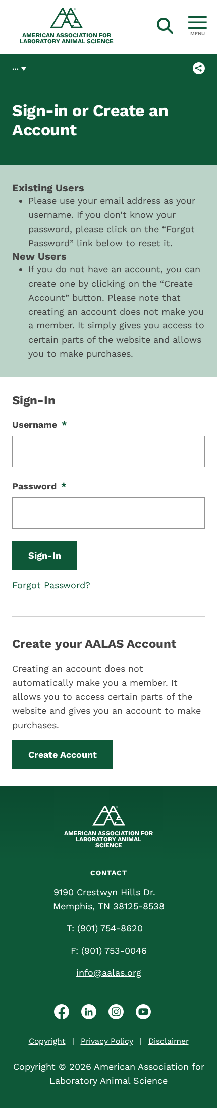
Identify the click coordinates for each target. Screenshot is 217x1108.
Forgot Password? (51, 585)
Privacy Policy (107, 1041)
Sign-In (44, 555)
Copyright (47, 1041)
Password (39, 486)
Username (39, 424)
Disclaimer (168, 1041)
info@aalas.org (108, 972)
